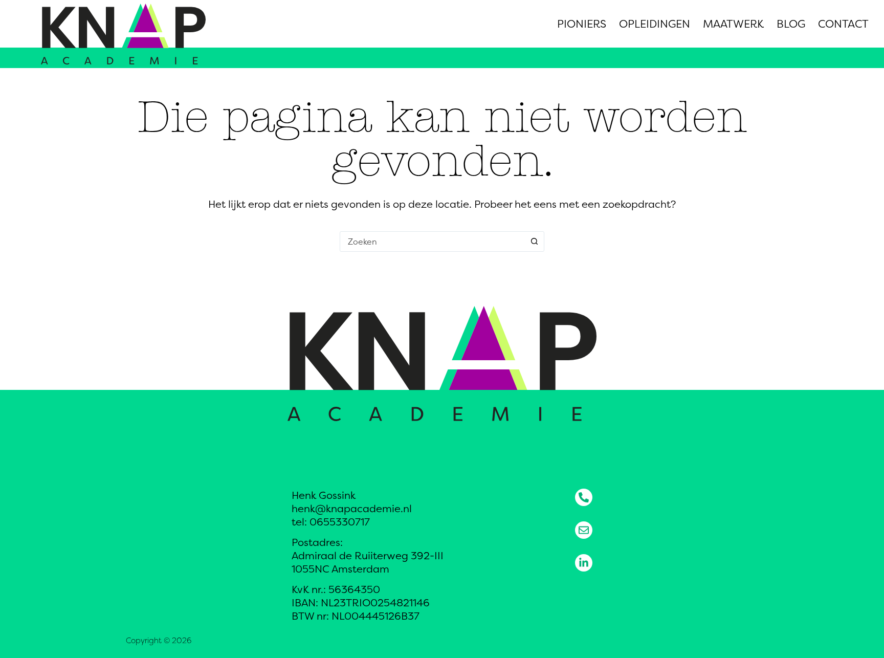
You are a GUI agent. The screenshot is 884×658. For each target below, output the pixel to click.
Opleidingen (654, 23)
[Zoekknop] (534, 241)
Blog (791, 23)
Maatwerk (733, 23)
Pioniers (581, 23)
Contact (843, 23)
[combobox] (432, 241)
